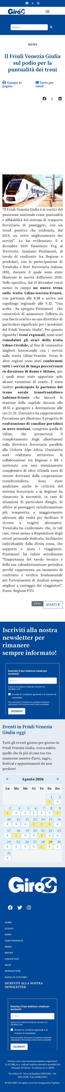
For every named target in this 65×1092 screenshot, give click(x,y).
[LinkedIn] (60, 98)
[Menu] (48, 11)
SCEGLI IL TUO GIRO (16, 977)
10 (9, 821)
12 (27, 821)
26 (27, 844)
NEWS (8, 934)
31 (9, 855)
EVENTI (9, 928)
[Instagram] (38, 3)
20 (34, 833)
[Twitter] (33, 3)
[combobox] (29, 27)
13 (34, 821)
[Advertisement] (32, 139)
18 (17, 833)
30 (59, 844)
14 (43, 821)
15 (50, 821)
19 (27, 833)
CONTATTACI (12, 959)
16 (59, 821)
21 (43, 833)
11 (17, 821)
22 (50, 833)
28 (43, 844)
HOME (8, 922)
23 (59, 833)
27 (34, 844)
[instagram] (28, 904)
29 (50, 844)
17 (9, 833)
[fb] (9, 904)
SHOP (8, 965)
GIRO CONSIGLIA (14, 940)
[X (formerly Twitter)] (52, 98)
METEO (9, 952)
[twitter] (19, 904)
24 (9, 844)
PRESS (8, 946)
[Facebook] (27, 3)
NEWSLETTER (12, 971)
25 (17, 844)
